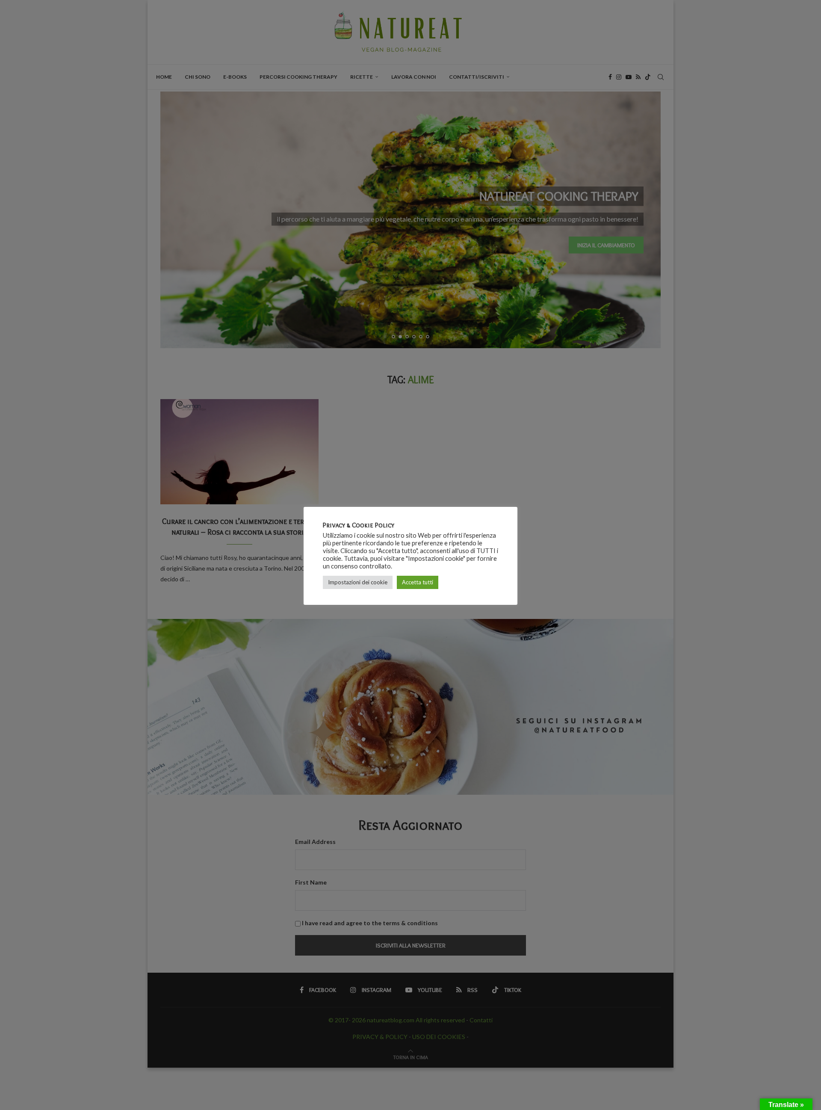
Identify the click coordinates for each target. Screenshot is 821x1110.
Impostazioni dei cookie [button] (357, 582)
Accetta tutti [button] (417, 582)
